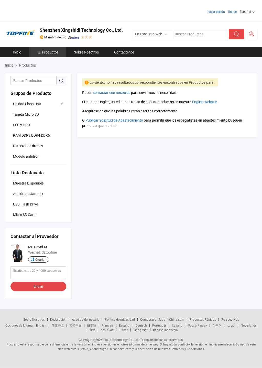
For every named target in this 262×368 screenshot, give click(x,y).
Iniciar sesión (216, 11)
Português (159, 325)
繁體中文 (75, 325)
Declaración (58, 319)
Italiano (177, 325)
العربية (231, 325)
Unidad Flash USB (27, 103)
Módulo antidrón (26, 156)
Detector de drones (28, 145)
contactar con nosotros (111, 92)
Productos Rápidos (203, 319)
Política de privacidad (120, 319)
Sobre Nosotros (86, 52)
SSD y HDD (21, 124)
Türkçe (123, 330)
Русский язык (197, 325)
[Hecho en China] (38, 10)
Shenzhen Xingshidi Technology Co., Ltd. (81, 30)
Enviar (38, 286)
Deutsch (141, 325)
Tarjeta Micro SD (26, 114)
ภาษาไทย (107, 330)
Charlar (40, 259)
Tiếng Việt (140, 330)
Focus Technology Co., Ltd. (121, 340)
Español (124, 325)
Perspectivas (230, 319)
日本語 (91, 325)
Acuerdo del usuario (86, 319)
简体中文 (58, 325)
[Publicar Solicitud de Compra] (251, 34)
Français (108, 325)
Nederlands (249, 325)
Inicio (17, 52)
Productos (50, 52)
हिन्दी (92, 330)
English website (204, 101)
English (41, 325)
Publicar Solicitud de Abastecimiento (114, 120)
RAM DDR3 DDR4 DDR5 (31, 135)
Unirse (232, 11)
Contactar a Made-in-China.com (162, 319)
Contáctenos (124, 52)
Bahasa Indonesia (165, 330)
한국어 (217, 325)
